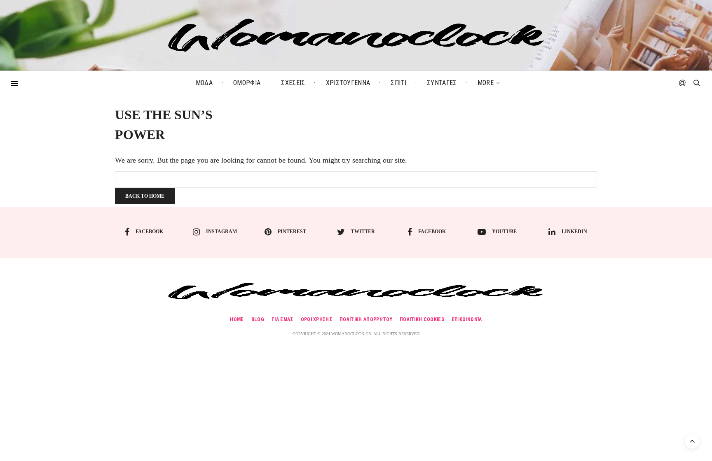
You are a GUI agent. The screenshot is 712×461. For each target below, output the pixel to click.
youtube (504, 231)
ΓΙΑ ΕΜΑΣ (282, 319)
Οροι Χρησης (317, 319)
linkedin (574, 231)
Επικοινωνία (467, 319)
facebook (149, 231)
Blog (257, 319)
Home (237, 319)
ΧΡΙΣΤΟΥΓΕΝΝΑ (348, 83)
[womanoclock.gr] (356, 35)
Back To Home (144, 196)
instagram (221, 231)
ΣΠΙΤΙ (398, 83)
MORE (486, 83)
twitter (363, 231)
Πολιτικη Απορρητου (366, 319)
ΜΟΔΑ (204, 83)
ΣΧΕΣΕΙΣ (293, 83)
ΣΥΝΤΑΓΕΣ (442, 83)
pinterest (292, 231)
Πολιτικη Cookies (422, 319)
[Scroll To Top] (692, 441)
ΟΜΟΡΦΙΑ (246, 83)
